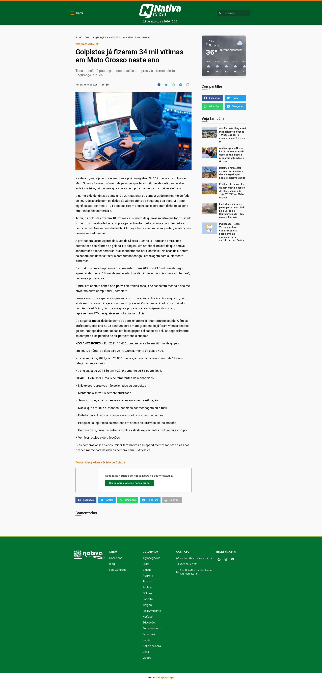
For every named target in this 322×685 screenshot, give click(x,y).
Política (147, 587)
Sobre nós (115, 558)
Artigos (147, 605)
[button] (159, 84)
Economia (149, 634)
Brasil (146, 563)
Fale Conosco (117, 569)
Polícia (147, 581)
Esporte (148, 599)
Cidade (147, 569)
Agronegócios (151, 558)
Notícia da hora (152, 646)
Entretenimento (152, 628)
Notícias (148, 616)
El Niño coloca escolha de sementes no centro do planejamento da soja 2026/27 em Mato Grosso (232, 191)
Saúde (147, 640)
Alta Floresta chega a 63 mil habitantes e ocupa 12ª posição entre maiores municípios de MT (232, 135)
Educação (149, 622)
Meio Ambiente (152, 610)
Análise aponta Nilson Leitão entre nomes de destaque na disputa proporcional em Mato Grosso (231, 155)
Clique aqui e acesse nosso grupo (129, 483)
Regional (148, 575)
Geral (87, 37)
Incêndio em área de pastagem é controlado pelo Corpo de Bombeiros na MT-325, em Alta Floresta (232, 211)
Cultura (147, 593)
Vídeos (147, 657)
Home (78, 37)
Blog (112, 563)
